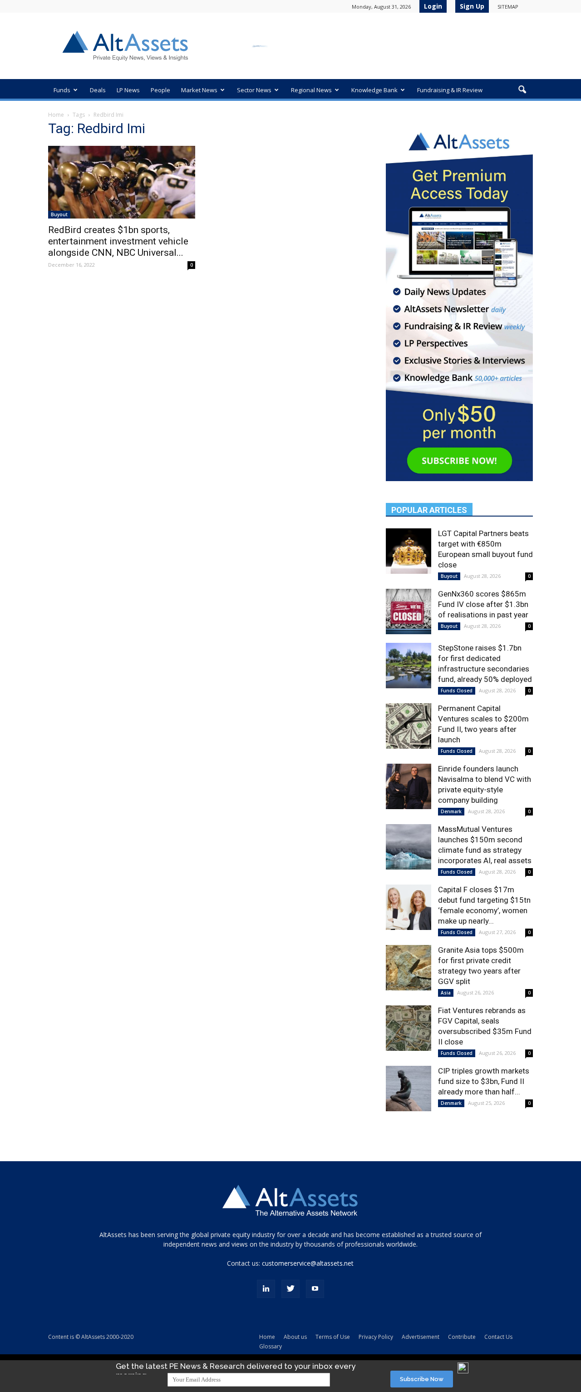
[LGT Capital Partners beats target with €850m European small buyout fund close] (408, 551)
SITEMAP (507, 6)
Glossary (270, 1346)
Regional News (311, 90)
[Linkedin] (266, 1289)
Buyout (59, 214)
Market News (199, 90)
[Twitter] (290, 1289)
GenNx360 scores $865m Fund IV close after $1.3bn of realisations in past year (483, 604)
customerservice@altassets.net (308, 1263)
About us (295, 1337)
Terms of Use (332, 1337)
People (160, 90)
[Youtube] (315, 1289)
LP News (128, 90)
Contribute (462, 1337)
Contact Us (498, 1337)
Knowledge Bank (374, 90)
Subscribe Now (421, 1379)
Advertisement (420, 1337)
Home (56, 115)
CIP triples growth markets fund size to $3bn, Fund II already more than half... (483, 1081)
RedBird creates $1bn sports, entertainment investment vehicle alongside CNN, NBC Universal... (118, 241)
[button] (522, 90)
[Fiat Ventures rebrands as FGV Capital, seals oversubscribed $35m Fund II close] (408, 1028)
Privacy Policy (376, 1337)
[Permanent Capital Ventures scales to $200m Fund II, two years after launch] (408, 726)
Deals (98, 90)
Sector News (254, 90)
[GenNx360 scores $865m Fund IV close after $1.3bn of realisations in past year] (408, 611)
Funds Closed (457, 690)
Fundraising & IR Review (450, 90)
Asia (446, 992)
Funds (62, 90)
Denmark (451, 811)
